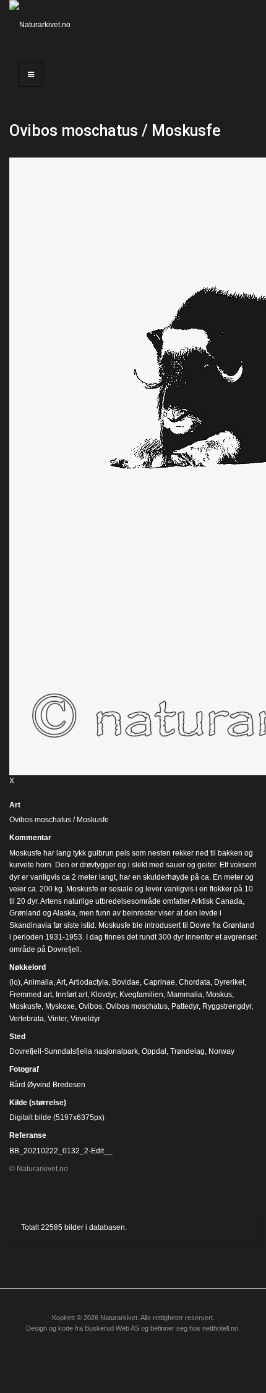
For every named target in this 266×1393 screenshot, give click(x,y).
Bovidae (126, 982)
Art (14, 805)
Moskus (219, 994)
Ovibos (90, 1006)
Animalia (38, 982)
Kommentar (30, 837)
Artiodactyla (88, 982)
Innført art (71, 994)
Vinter (57, 1018)
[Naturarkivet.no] (44, 24)
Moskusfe (25, 1006)
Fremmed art (30, 994)
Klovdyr (103, 994)
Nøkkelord (27, 967)
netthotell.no (220, 1328)
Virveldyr (85, 1018)
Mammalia (184, 994)
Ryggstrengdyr (226, 1006)
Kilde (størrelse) (37, 1102)
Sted (17, 1036)
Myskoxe (60, 1006)
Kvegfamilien (141, 994)
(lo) (14, 982)
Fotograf (24, 1069)
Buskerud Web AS (112, 1328)
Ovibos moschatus (137, 1006)
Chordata (194, 982)
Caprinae (159, 982)
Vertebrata (26, 1018)
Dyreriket (229, 982)
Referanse (27, 1135)
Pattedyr (185, 1006)
